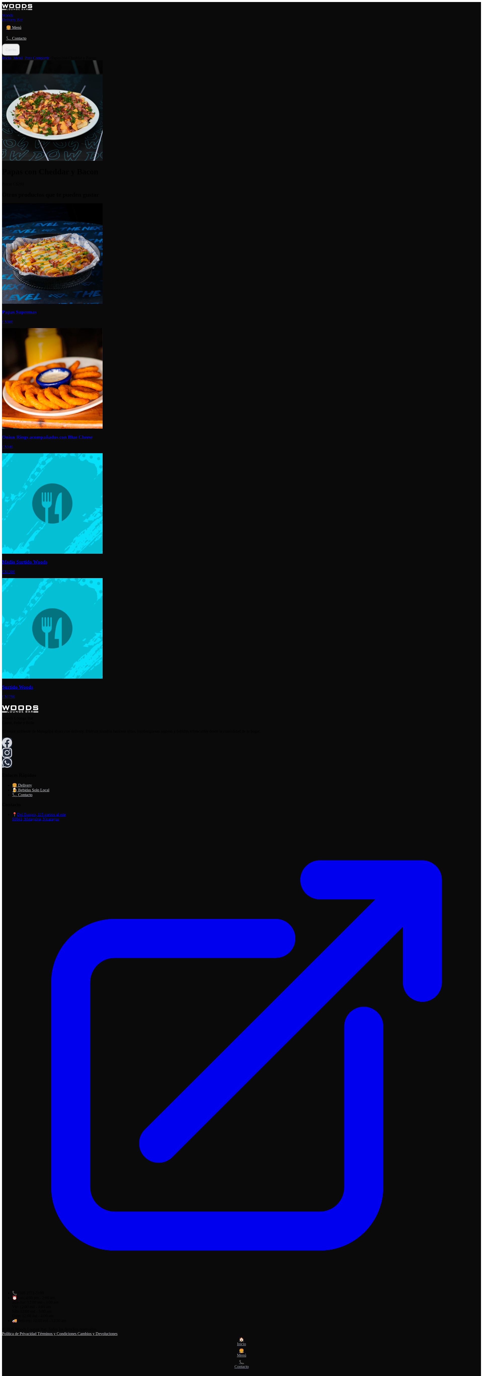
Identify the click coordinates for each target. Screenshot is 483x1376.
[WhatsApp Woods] (7, 763)
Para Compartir (37, 58)
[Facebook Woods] (7, 743)
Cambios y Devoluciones (97, 1334)
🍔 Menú (13, 27)
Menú (18, 58)
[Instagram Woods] (7, 753)
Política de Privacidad (19, 1334)
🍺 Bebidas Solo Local (30, 790)
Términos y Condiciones (57, 1334)
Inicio (6, 58)
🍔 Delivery (22, 785)
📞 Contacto (16, 38)
